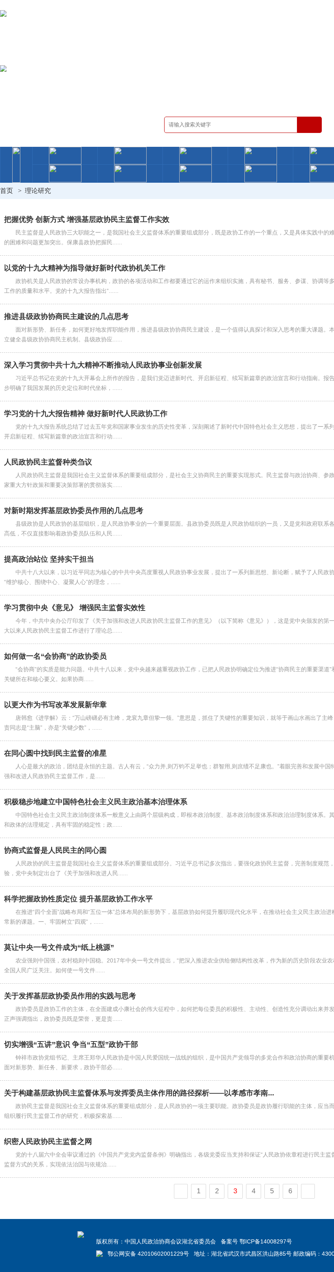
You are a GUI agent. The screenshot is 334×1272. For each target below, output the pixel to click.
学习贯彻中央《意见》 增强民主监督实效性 (74, 608)
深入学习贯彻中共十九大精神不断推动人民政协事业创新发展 (103, 365)
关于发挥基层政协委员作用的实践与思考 (70, 996)
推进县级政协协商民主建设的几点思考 (66, 316)
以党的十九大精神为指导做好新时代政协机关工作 (84, 268)
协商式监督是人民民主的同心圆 (55, 850)
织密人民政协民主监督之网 (48, 1141)
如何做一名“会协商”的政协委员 (55, 656)
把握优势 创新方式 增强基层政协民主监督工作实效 (86, 219)
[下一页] (308, 1191)
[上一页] (181, 1191)
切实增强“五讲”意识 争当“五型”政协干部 (71, 1044)
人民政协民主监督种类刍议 (48, 462)
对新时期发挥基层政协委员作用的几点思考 (73, 511)
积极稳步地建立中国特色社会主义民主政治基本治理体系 (95, 802)
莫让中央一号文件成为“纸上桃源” (59, 947)
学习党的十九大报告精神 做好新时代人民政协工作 (85, 413)
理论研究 (38, 190)
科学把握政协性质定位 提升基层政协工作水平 (78, 899)
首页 (6, 190)
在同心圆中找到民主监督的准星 (55, 753)
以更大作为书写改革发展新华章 (55, 705)
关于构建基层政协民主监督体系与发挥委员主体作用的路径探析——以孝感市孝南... (139, 1093)
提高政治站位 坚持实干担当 (49, 559)
